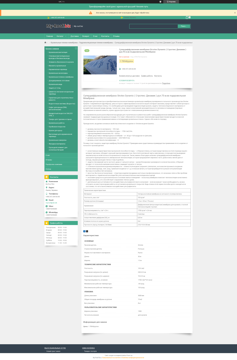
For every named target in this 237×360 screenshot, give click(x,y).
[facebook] (84, 232)
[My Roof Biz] (58, 26)
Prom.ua (129, 355)
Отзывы (116, 36)
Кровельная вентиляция (58, 52)
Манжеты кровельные (57, 66)
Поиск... (184, 26)
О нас (95, 36)
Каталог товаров (52, 49)
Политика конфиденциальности (133, 358)
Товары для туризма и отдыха (60, 119)
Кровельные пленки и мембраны (64, 43)
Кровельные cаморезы (58, 140)
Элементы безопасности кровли (61, 62)
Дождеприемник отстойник (59, 81)
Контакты (105, 36)
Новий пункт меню (53, 351)
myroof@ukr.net (51, 203)
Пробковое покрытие (57, 127)
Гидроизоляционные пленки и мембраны (96, 43)
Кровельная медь (55, 84)
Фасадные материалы (57, 144)
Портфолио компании (54, 164)
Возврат (85, 36)
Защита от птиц (54, 88)
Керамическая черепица (58, 69)
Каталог (60, 36)
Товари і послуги (90, 351)
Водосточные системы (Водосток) (62, 104)
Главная (49, 36)
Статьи (48, 169)
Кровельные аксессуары (58, 73)
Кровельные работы (57, 123)
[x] (87, 232)
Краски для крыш (55, 130)
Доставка (75, 36)
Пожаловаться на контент (111, 358)
